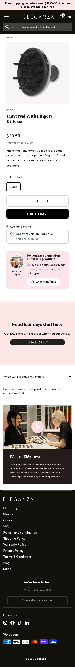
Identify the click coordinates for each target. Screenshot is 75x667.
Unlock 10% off (37, 342)
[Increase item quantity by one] (47, 201)
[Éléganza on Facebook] (12, 622)
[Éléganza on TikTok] (20, 622)
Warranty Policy (14, 544)
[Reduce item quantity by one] (27, 201)
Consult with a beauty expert (37, 600)
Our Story (10, 508)
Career (8, 520)
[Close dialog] (72, 304)
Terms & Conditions (17, 556)
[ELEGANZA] (39, 16)
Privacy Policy (13, 550)
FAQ (6, 526)
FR (69, 16)
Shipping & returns (27, 238)
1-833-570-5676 (41, 589)
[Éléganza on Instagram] (5, 622)
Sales (7, 569)
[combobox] (41, 27)
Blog (6, 563)
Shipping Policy (14, 538)
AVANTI (11, 109)
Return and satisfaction (20, 532)
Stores (8, 514)
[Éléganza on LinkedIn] (27, 622)
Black (13, 187)
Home (10, 37)
